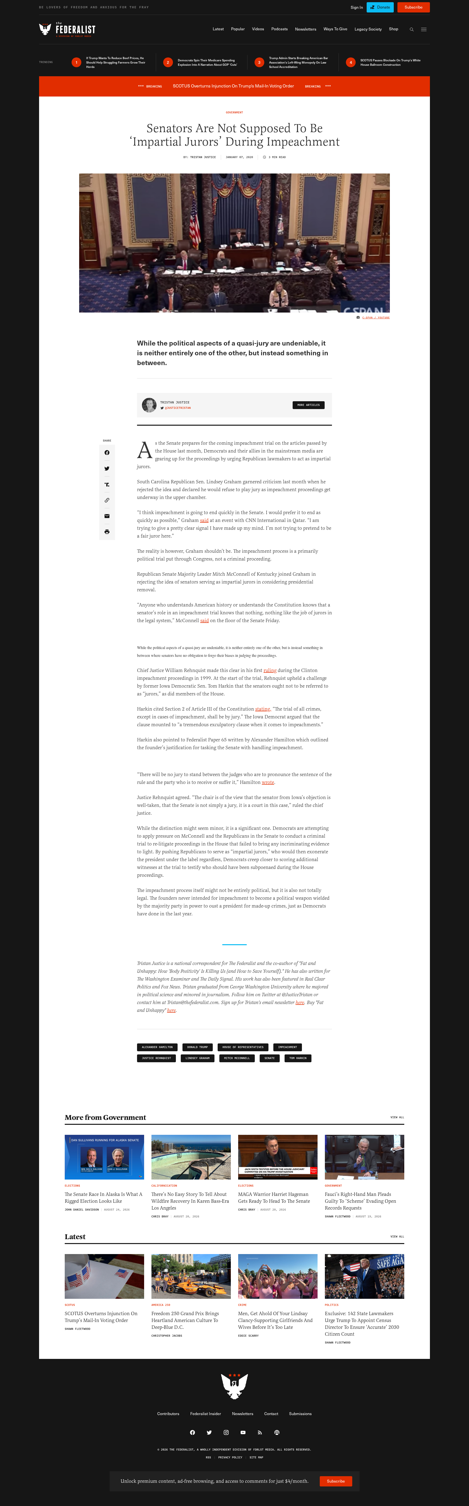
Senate (270, 1058)
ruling (270, 670)
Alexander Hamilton (157, 1047)
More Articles (309, 405)
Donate (383, 7)
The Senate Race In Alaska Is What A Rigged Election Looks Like (103, 1197)
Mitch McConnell (237, 1058)
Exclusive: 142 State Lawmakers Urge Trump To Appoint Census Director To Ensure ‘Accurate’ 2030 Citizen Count (362, 1324)
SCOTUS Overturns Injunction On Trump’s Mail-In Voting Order (101, 1317)
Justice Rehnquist (156, 1058)
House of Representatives (243, 1047)
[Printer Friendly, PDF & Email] (107, 532)
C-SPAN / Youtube (376, 317)
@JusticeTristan (178, 408)
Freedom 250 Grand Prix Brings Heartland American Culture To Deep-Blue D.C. (185, 1320)
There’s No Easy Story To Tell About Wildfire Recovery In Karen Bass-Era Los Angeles (190, 1201)
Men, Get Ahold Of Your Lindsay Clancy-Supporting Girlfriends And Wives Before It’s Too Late (275, 1320)
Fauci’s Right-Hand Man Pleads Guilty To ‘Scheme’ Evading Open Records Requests (360, 1201)
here (300, 1003)
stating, (263, 709)
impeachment (287, 1047)
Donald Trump (197, 1047)
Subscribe (414, 7)
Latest (75, 1236)
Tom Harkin (298, 1058)
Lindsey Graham (198, 1058)
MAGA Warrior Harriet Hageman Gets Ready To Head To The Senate (274, 1197)
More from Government (105, 1117)
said (204, 520)
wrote (268, 782)
